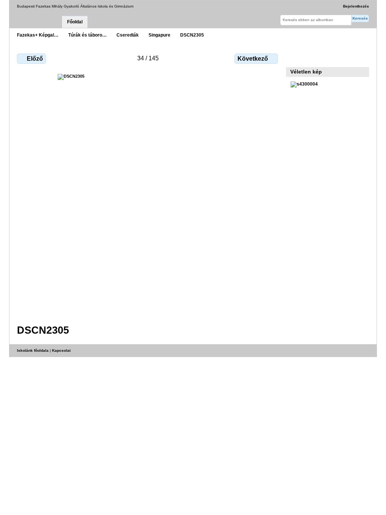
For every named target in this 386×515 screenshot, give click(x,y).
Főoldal (75, 22)
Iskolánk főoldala (33, 350)
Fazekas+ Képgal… (37, 34)
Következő (252, 58)
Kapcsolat (61, 350)
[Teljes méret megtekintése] (148, 194)
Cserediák (127, 34)
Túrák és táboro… (87, 34)
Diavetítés (311, 57)
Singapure (159, 34)
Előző (35, 58)
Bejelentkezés (356, 6)
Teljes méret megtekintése (294, 57)
